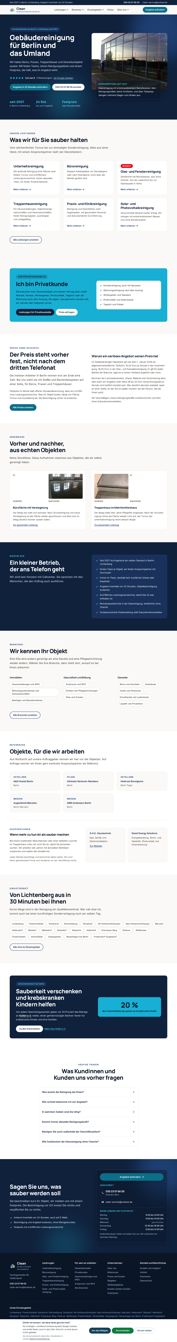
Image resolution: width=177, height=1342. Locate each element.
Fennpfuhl (87, 923)
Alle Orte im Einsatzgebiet (26, 947)
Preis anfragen (67, 312)
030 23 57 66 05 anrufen (68, 87)
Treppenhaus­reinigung (53, 1280)
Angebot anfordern (155, 9)
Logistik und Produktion (131, 703)
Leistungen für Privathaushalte (35, 312)
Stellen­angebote (115, 1284)
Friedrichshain (19, 936)
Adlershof (91, 930)
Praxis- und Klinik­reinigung (55, 1284)
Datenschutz (146, 1280)
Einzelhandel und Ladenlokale (134, 697)
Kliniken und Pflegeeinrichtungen (82, 690)
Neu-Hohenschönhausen (138, 923)
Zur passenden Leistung (25, 525)
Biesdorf (32, 930)
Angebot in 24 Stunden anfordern (30, 87)
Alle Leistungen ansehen (25, 239)
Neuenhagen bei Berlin (77, 936)
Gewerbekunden (83, 1268)
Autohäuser (150, 684)
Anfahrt (143, 1272)
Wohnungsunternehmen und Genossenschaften (25, 692)
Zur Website (96, 846)
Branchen (77, 9)
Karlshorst (54, 923)
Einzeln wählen (144, 1330)
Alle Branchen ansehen (25, 715)
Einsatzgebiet (94, 9)
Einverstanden (122, 1330)
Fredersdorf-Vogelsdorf (105, 936)
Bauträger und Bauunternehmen (27, 700)
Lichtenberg (17, 923)
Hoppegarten (54, 936)
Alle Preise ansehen (23, 407)
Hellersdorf (17, 930)
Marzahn (159, 923)
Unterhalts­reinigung (51, 1268)
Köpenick (76, 930)
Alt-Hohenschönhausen (109, 923)
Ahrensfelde (37, 936)
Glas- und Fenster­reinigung (55, 1276)
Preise (110, 9)
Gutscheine (112, 1293)
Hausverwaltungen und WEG (26, 684)
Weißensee (141, 930)
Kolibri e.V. (25, 1015)
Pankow (126, 930)
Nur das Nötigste (100, 1330)
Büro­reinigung (49, 1272)
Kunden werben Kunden (118, 1289)
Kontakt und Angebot (150, 1268)
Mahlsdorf (47, 930)
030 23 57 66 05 (131, 2)
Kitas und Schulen (74, 697)
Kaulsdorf (62, 930)
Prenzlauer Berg (109, 930)
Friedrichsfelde (36, 923)
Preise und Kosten (116, 1276)
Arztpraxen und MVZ (76, 684)
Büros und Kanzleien (130, 684)
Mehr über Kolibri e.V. (55, 1028)
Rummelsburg (70, 923)
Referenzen (112, 1272)
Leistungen (60, 9)
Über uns (121, 9)
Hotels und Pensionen (130, 690)
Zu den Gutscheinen (29, 1028)
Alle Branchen (81, 1288)
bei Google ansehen (63, 78)
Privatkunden (81, 1272)
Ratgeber (111, 1280)
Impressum (145, 1276)
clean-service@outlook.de (155, 2)
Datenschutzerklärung (39, 1339)
